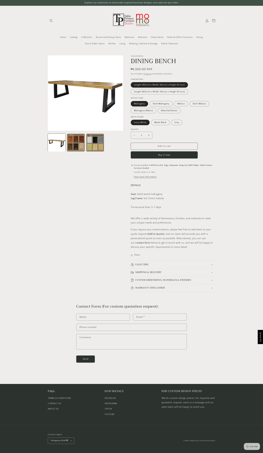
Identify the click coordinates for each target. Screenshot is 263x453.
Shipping (147, 74)
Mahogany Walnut (143, 110)
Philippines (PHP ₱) (59, 440)
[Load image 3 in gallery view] (95, 142)
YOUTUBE (109, 414)
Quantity (135, 129)
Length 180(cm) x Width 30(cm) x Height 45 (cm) (159, 92)
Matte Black (160, 122)
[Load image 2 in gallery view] (76, 142)
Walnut (181, 104)
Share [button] (137, 255)
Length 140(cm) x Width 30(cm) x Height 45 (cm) (159, 85)
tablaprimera (194, 441)
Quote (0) (260, 337)
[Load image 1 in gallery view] (56, 142)
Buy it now (164, 155)
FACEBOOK (110, 398)
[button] (51, 20)
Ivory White (140, 122)
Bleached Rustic (169, 110)
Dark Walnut (199, 104)
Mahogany (139, 104)
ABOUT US (53, 409)
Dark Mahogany (161, 104)
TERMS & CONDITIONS (59, 398)
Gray (176, 122)
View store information (145, 177)
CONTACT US (54, 403)
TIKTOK (108, 409)
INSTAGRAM (111, 403)
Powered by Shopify (207, 441)
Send (85, 359)
